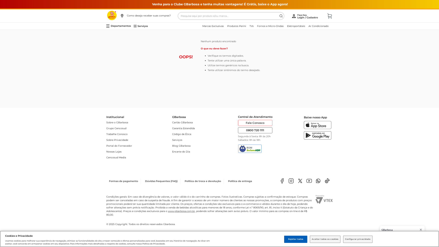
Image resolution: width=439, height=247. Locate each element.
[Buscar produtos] (281, 16)
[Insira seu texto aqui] (318, 181)
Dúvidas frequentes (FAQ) (161, 181)
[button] (145, 15)
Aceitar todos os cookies (325, 239)
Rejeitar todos (295, 239)
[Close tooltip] (420, 229)
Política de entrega (240, 181)
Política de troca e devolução (203, 181)
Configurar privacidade (358, 239)
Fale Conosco (255, 123)
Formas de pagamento (123, 181)
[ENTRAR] (308, 16)
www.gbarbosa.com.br (181, 211)
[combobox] (231, 16)
